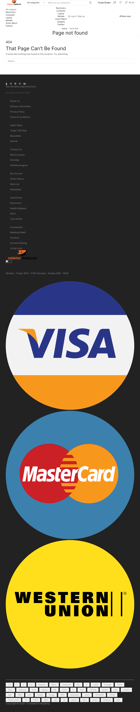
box (78, 684)
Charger (107, 684)
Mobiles (9, 20)
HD (54, 689)
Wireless (106, 700)
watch (74, 700)
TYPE (35, 700)
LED (115, 689)
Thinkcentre (13, 700)
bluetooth (66, 684)
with (118, 700)
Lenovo (126, 689)
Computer (10, 15)
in (73, 689)
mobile (40, 695)
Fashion (9, 26)
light (10, 695)
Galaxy (45, 689)
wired (94, 700)
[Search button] (90, 2)
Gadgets (61, 22)
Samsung (74, 695)
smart (86, 695)
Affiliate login (125, 16)
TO (26, 700)
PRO (62, 695)
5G (31, 684)
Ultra (46, 700)
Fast (34, 689)
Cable (95, 684)
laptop (105, 689)
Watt (84, 700)
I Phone (93, 689)
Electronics (10, 12)
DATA (119, 684)
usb (55, 700)
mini (29, 695)
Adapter (42, 684)
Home (64, 28)
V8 (64, 700)
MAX (20, 695)
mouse (52, 695)
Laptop (9, 17)
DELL (10, 689)
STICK (112, 695)
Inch (82, 689)
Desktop (22, 689)
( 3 (9, 684)
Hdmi (64, 689)
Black (54, 684)
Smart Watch (11, 23)
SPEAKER (99, 695)
